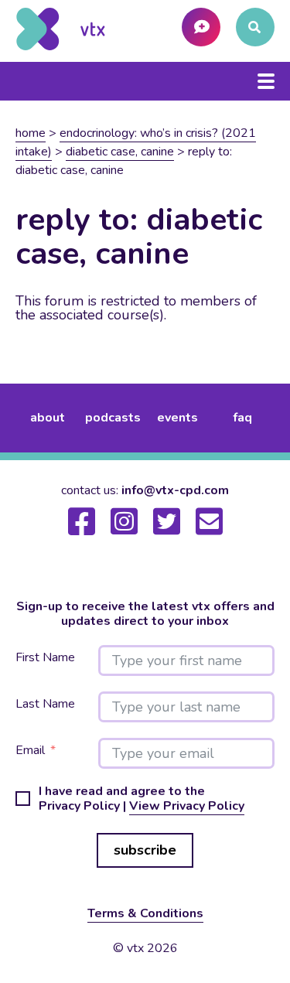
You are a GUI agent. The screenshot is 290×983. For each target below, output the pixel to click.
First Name (45, 657)
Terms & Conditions (145, 913)
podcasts (113, 417)
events (177, 417)
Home (30, 133)
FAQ (242, 417)
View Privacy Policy (186, 805)
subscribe (145, 850)
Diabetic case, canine (120, 151)
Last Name (45, 704)
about (47, 417)
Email (30, 750)
